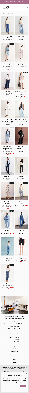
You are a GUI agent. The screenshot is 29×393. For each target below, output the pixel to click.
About (14, 362)
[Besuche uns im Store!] (14, 305)
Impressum (14, 356)
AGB (14, 348)
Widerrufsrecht (15, 351)
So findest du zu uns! (14, 333)
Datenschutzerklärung (14, 354)
